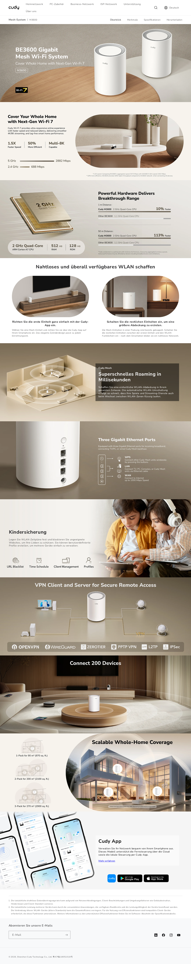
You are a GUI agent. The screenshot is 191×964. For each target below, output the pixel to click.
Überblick (115, 19)
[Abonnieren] (66, 935)
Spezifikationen (152, 19)
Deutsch (174, 7)
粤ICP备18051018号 (63, 957)
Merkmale (132, 19)
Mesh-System (17, 19)
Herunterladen (174, 19)
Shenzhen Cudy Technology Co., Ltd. (34, 957)
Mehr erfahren (106, 861)
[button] (36, 4)
